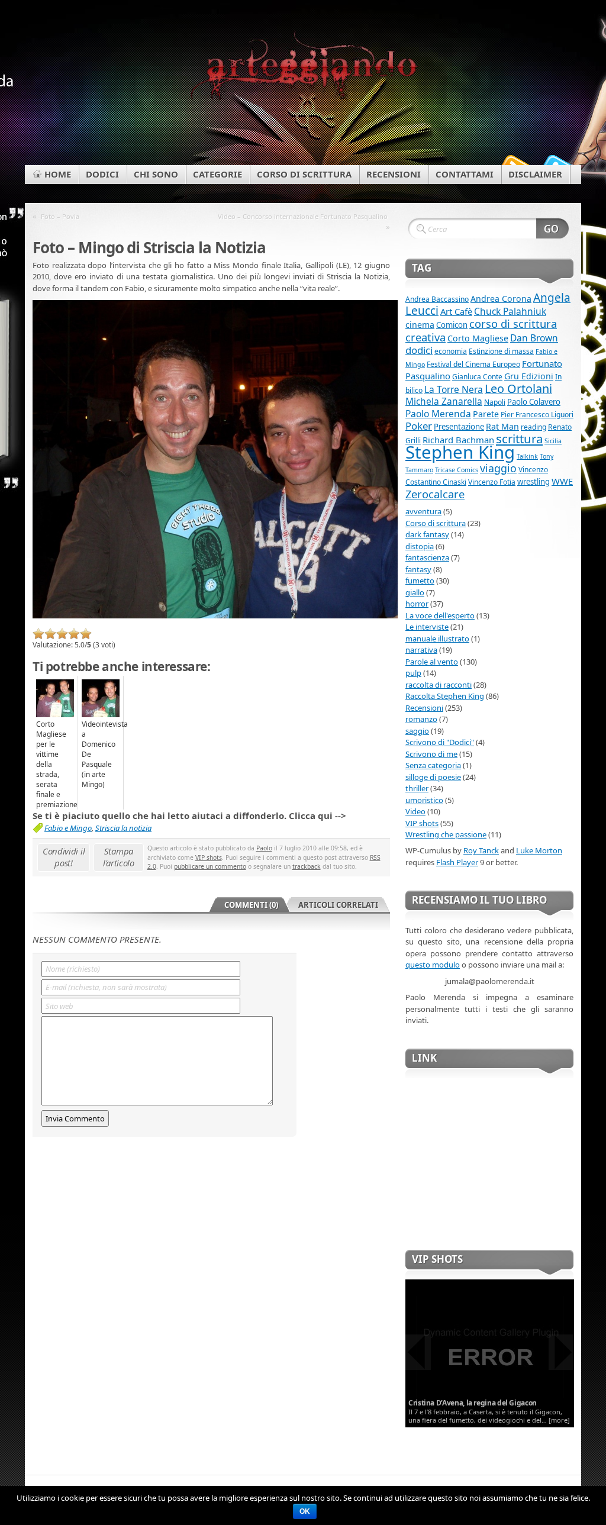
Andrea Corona (500, 298)
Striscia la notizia (123, 828)
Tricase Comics (456, 470)
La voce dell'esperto (440, 615)
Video (415, 811)
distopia (419, 546)
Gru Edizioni (528, 376)
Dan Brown (534, 337)
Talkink (527, 456)
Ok (304, 1511)
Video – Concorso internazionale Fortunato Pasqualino (303, 216)
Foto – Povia (60, 216)
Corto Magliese (477, 338)
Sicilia (553, 441)
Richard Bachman (458, 440)
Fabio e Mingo (68, 828)
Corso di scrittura (435, 523)
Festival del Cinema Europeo (473, 364)
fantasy (418, 569)
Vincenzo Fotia (491, 482)
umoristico (424, 800)
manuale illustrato (437, 638)
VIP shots (208, 857)
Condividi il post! (64, 857)
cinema (419, 324)
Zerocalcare (435, 493)
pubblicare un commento (210, 866)
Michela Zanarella (443, 401)
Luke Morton (539, 850)
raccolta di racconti (438, 684)
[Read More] (489, 1352)
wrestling (533, 481)
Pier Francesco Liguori (537, 415)
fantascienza (427, 557)
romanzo (421, 719)
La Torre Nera (453, 389)
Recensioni (424, 707)
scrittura (519, 438)
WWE (562, 481)
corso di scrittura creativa (481, 330)
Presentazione (459, 426)
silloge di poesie (433, 777)
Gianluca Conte (477, 377)
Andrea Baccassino (437, 299)
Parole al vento (431, 661)
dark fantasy (427, 534)
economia (450, 351)
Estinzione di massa (501, 351)
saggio (417, 731)
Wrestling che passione (445, 834)
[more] (559, 1420)
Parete (486, 414)
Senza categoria (433, 765)
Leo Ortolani (518, 388)
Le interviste (427, 626)
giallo (414, 592)
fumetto (419, 580)
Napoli (494, 402)
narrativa (421, 649)
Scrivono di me (431, 754)
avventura (423, 511)
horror (416, 603)
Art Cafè (456, 311)
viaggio (498, 468)
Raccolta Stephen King (444, 696)
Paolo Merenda (438, 413)
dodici (419, 350)
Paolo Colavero (533, 401)
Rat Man (502, 426)
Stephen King (460, 452)
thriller (416, 788)
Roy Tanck (481, 850)
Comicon (452, 325)
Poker (418, 426)
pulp (413, 673)
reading (533, 427)
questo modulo (432, 964)
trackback (306, 866)
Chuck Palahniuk (510, 311)
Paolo (264, 848)
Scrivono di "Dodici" (439, 742)
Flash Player (457, 862)
